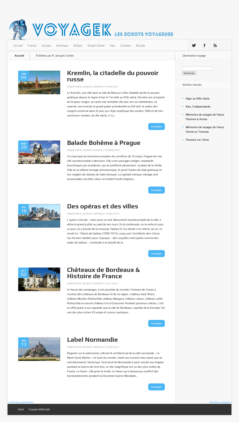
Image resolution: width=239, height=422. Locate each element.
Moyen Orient (96, 45)
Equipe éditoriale (39, 409)
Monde (140, 45)
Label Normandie (92, 339)
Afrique (77, 45)
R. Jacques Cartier (91, 86)
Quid (21, 409)
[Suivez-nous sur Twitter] (194, 45)
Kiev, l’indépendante (198, 106)
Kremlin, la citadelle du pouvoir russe (113, 76)
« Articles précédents (20, 402)
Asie (112, 45)
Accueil (18, 45)
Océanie (125, 45)
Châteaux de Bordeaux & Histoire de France (103, 273)
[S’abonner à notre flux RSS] (215, 45)
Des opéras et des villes (102, 206)
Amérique (62, 45)
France (32, 45)
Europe (46, 45)
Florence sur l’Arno (197, 139)
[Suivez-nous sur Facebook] (204, 45)
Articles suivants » (220, 402)
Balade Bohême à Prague (103, 142)
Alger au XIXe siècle (197, 98)
